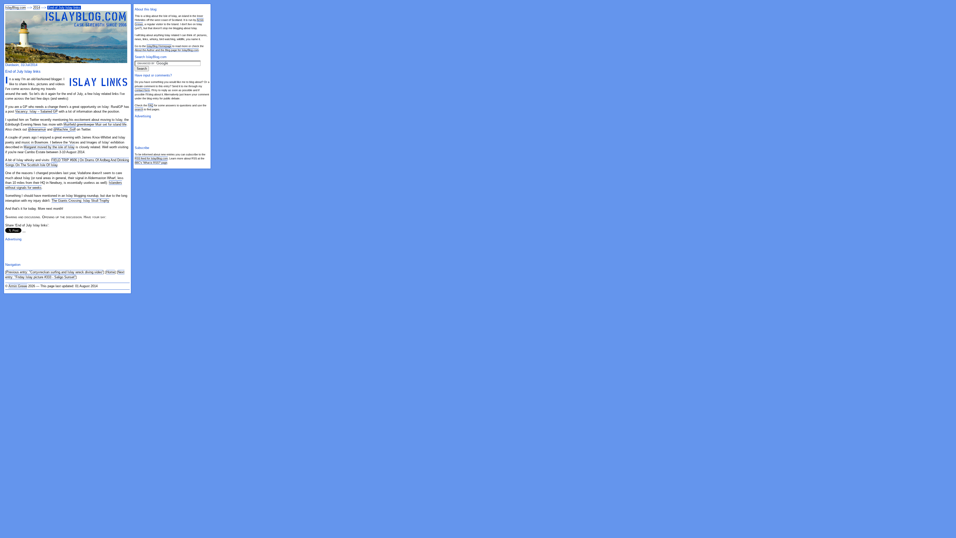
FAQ (150, 105)
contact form (142, 90)
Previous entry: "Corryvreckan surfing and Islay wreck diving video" (54, 272)
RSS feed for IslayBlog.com (151, 158)
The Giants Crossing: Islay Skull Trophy (80, 200)
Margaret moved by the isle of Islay (49, 147)
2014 (36, 7)
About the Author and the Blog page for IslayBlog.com (167, 50)
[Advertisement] (63, 251)
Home (110, 272)
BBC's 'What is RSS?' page (151, 162)
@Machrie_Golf (64, 129)
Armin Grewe (17, 286)
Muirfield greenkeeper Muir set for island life (94, 124)
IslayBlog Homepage (159, 46)
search (139, 109)
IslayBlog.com (15, 7)
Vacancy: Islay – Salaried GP (36, 111)
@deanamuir (37, 129)
